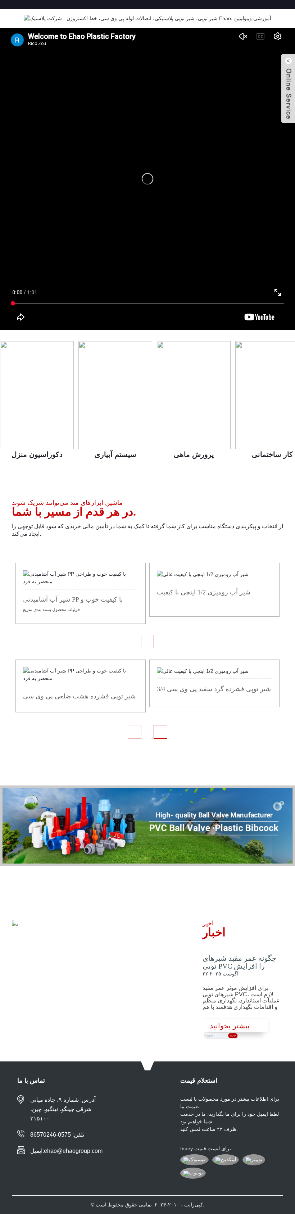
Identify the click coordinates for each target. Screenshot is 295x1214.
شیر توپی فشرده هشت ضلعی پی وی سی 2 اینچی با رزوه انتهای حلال (79, 697)
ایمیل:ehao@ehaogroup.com (66, 1151)
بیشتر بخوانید (230, 1026)
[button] (134, 641)
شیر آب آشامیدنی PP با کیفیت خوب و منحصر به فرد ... (73, 600)
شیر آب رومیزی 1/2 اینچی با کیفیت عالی (203, 593)
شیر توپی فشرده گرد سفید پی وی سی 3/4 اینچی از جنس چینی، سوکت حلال (214, 689)
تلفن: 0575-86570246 (57, 1135)
